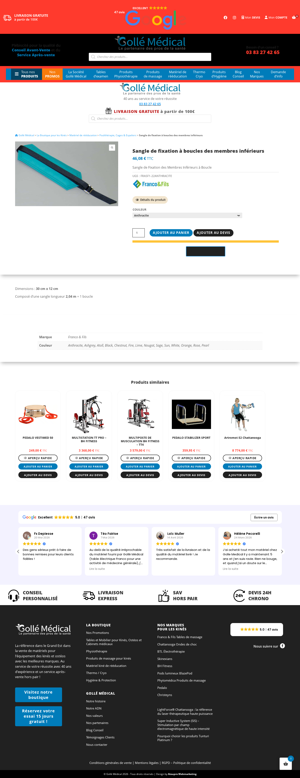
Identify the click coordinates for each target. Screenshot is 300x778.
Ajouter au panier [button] (38, 466)
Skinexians (164, 659)
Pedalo (162, 688)
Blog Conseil (94, 730)
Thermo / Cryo (96, 673)
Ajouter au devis (213, 232)
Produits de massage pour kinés (108, 658)
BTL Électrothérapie (171, 651)
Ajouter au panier (171, 232)
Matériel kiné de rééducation (106, 666)
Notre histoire (96, 701)
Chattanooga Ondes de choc (177, 644)
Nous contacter (96, 745)
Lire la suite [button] (97, 569)
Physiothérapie (96, 651)
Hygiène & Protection (101, 680)
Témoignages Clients (100, 737)
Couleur (139, 209)
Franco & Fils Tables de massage (179, 637)
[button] (150, 18)
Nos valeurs (94, 716)
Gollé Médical (26, 135)
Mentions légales (147, 763)
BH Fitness (164, 666)
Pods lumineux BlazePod (174, 673)
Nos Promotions (97, 633)
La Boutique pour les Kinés (52, 135)
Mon (252, 17)
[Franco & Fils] (151, 184)
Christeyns (164, 695)
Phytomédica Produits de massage (181, 680)
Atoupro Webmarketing (182, 774)
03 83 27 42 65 (263, 52)
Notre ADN (93, 708)
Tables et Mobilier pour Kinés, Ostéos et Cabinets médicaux (114, 642)
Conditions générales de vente (110, 763)
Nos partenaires (97, 723)
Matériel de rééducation (83, 135)
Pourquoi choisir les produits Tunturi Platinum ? (183, 738)
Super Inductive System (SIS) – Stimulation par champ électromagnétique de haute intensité (183, 725)
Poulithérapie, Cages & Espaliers (117, 135)
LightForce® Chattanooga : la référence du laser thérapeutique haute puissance (185, 712)
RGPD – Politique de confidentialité (186, 763)
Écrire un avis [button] (264, 517)
